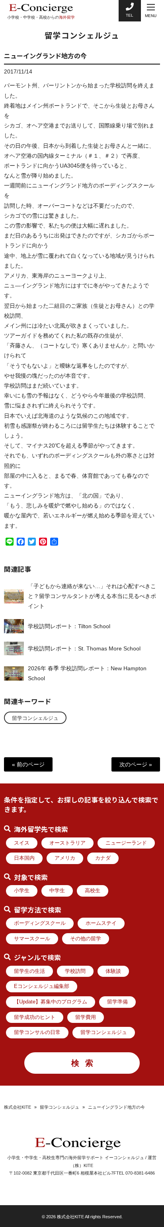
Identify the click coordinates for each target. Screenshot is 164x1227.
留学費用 (85, 1017)
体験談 (113, 971)
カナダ (103, 858)
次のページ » (135, 764)
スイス (21, 843)
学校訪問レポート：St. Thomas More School (84, 648)
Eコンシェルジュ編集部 (41, 986)
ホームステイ (101, 923)
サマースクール (32, 938)
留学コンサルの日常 (37, 1032)
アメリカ (65, 858)
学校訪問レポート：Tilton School (69, 626)
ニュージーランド (126, 843)
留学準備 (117, 1002)
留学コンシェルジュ (35, 718)
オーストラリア (67, 843)
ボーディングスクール (40, 923)
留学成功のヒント (34, 1017)
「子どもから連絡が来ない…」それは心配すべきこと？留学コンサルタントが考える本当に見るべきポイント (92, 596)
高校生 (92, 890)
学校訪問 (75, 971)
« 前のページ (28, 764)
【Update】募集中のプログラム (50, 1002)
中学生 (57, 890)
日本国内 (24, 858)
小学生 (21, 890)
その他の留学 (85, 938)
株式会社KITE (17, 1107)
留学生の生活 (29, 971)
